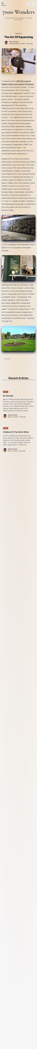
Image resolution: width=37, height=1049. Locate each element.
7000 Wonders (18, 11)
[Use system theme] (31, 4)
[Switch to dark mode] (34, 4)
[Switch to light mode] (28, 4)
